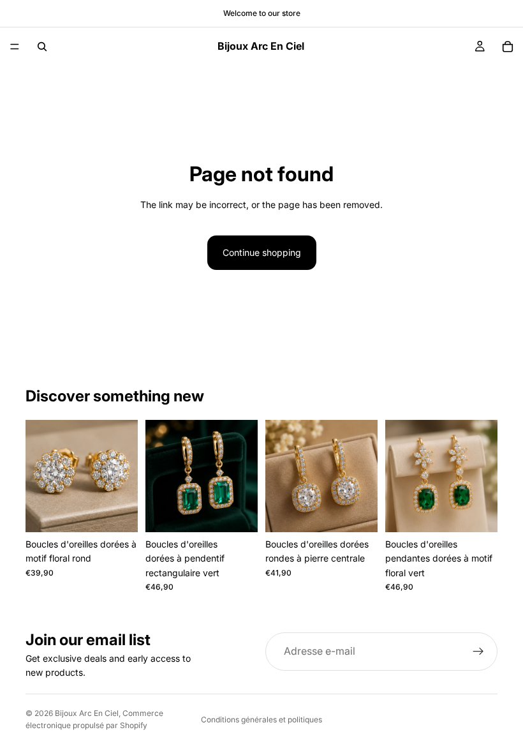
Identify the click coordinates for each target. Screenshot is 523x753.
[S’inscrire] (478, 651)
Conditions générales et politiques (261, 719)
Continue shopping (262, 252)
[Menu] (14, 46)
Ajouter (128, 512)
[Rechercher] (42, 47)
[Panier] (508, 47)
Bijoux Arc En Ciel (87, 713)
